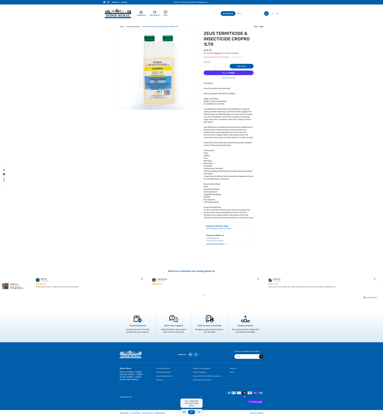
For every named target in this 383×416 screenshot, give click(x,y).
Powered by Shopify (256, 413)
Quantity (207, 62)
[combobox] (251, 13)
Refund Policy (124, 413)
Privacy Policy (135, 413)
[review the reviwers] (142, 279)
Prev (256, 27)
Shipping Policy (160, 413)
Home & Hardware (133, 27)
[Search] (266, 13)
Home (122, 27)
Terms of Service (147, 413)
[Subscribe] (261, 356)
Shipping (217, 53)
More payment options (228, 77)
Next (261, 27)
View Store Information (215, 244)
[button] (141, 13)
